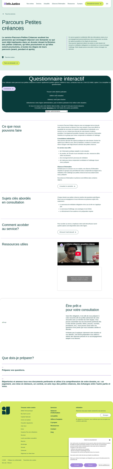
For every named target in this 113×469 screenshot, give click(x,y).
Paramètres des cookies (29, 460)
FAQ (52, 432)
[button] (110, 440)
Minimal (9, 462)
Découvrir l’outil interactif (67, 232)
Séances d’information (58, 3)
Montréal (23, 435)
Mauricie (23, 441)
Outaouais (23, 450)
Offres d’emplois (56, 419)
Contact (53, 429)
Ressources (71, 3)
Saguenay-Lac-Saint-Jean (27, 453)
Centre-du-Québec (26, 420)
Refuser (90, 465)
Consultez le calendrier (66, 186)
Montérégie (24, 444)
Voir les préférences (104, 465)
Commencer (7, 88)
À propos (79, 3)
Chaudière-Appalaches (27, 423)
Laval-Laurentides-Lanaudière (29, 438)
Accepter (76, 465)
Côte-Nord (23, 426)
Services (38, 3)
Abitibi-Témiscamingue (27, 410)
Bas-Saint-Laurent (25, 413)
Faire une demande (10, 63)
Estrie (22, 429)
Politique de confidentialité (14, 460)
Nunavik (23, 447)
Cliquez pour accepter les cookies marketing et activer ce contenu (79, 278)
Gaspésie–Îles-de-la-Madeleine (29, 432)
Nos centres (30, 3)
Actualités (47, 3)
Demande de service (93, 3)
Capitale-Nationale (26, 416)
